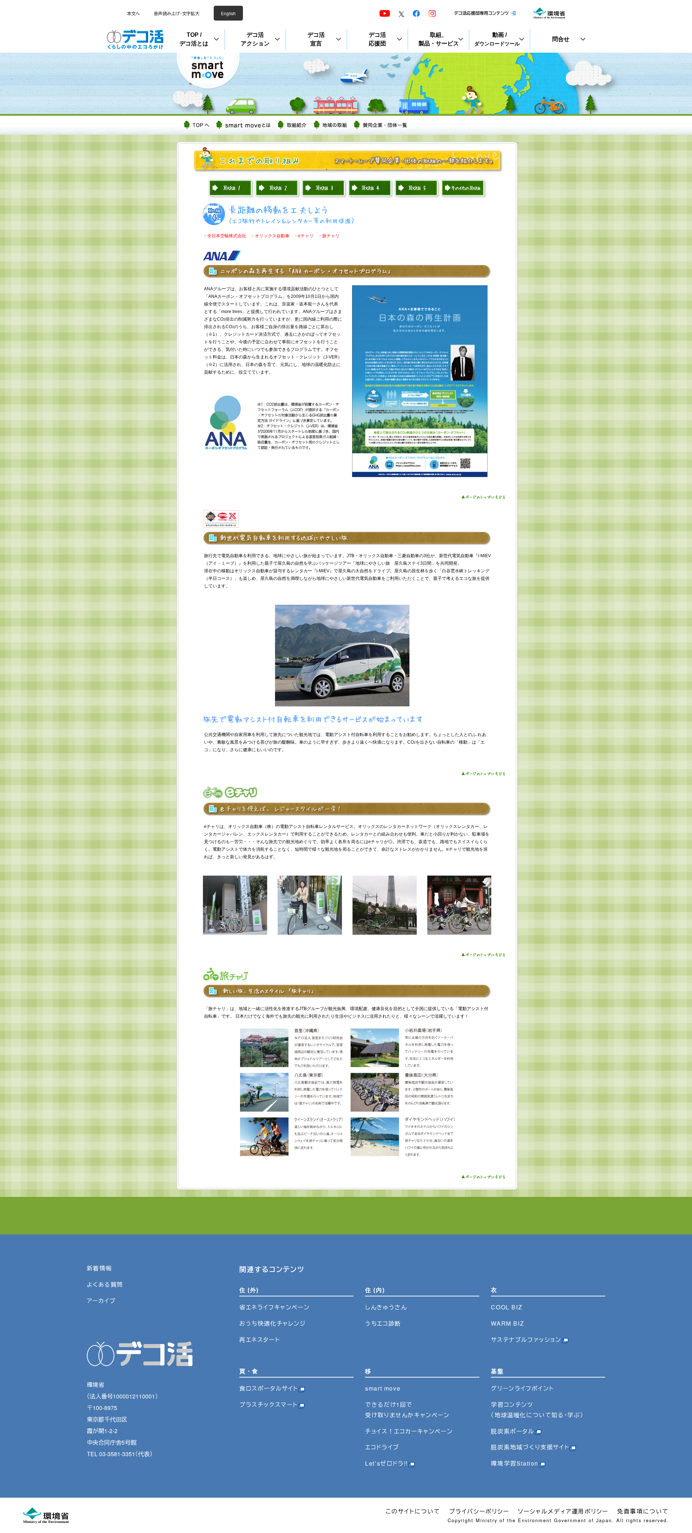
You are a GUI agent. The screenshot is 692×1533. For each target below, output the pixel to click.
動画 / (497, 39)
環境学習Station (514, 1463)
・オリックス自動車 (269, 235)
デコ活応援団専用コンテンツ (481, 13)
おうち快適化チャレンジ (272, 1323)
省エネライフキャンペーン (274, 1307)
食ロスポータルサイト (268, 1388)
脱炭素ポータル (512, 1431)
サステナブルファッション (526, 1339)
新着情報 (99, 1268)
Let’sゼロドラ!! (386, 1463)
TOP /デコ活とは (193, 39)
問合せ (560, 39)
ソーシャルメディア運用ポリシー (563, 1511)
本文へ (133, 13)
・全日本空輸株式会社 (224, 235)
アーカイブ (101, 1300)
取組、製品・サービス (438, 39)
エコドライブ (382, 1447)
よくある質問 (105, 1284)
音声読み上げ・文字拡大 (176, 13)
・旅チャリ (329, 235)
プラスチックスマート (268, 1404)
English (228, 13)
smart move (382, 1388)
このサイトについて (413, 1511)
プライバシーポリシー (479, 1511)
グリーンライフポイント (522, 1388)
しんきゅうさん (386, 1307)
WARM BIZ (507, 1323)
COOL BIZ (506, 1307)
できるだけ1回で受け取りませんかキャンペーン (407, 1409)
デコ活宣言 (316, 39)
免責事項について (643, 1511)
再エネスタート (259, 1339)
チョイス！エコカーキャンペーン (409, 1431)
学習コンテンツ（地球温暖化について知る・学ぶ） (537, 1409)
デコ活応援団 (377, 39)
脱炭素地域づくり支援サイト (530, 1447)
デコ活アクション (255, 39)
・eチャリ (306, 235)
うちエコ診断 (383, 1323)
